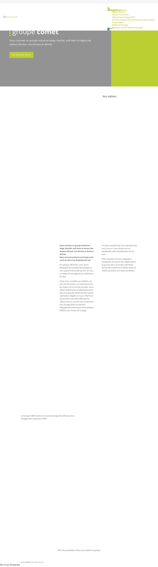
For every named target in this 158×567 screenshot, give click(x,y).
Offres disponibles (79, 516)
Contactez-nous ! (105, 169)
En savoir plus (21, 55)
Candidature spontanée (117, 516)
